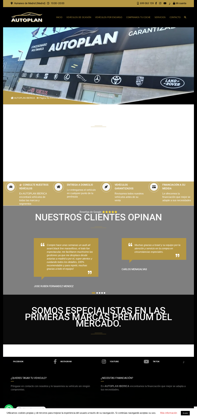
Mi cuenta (180, 3)
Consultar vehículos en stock (101, 168)
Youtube (114, 361)
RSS (168, 362)
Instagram (66, 361)
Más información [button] (168, 413)
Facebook (18, 361)
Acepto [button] (185, 413)
